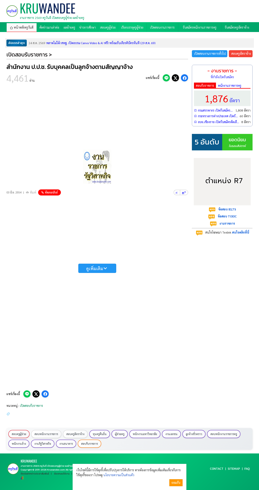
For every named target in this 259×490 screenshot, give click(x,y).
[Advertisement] (97, 117)
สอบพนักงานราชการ (46, 434)
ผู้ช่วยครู (119, 434)
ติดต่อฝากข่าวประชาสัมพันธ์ (35, 473)
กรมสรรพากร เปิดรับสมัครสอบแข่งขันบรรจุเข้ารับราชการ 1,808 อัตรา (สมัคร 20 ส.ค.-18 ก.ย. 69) (216, 110)
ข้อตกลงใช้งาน (62, 473)
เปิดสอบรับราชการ (31, 406)
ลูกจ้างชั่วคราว (194, 434)
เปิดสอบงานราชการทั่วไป (210, 53)
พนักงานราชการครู (229, 86)
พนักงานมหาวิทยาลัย (145, 434)
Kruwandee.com (56, 469)
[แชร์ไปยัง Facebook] (184, 77)
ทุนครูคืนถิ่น (100, 434)
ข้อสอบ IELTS (227, 209)
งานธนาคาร (66, 443)
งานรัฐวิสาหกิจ (42, 443)
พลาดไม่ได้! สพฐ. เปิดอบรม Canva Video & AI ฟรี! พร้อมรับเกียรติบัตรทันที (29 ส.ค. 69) (92, 43)
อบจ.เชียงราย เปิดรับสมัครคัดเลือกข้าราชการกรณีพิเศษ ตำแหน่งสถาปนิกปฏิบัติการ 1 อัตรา (218, 122)
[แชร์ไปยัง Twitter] (175, 77)
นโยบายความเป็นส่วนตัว (118, 475)
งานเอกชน (171, 434)
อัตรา (222, 98)
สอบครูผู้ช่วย (19, 434)
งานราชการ (227, 223)
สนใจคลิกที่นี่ (240, 232)
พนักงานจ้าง (19, 443)
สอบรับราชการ (205, 86)
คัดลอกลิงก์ (51, 192)
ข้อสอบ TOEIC (227, 216)
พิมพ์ (33, 192)
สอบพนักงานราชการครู (223, 434)
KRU (29, 461)
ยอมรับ (176, 483)
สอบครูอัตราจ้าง (241, 53)
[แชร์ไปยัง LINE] (166, 77)
